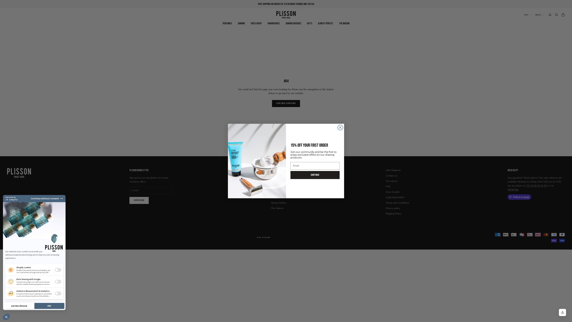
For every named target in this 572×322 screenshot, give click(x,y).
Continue (315, 175)
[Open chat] (562, 312)
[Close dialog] (340, 127)
